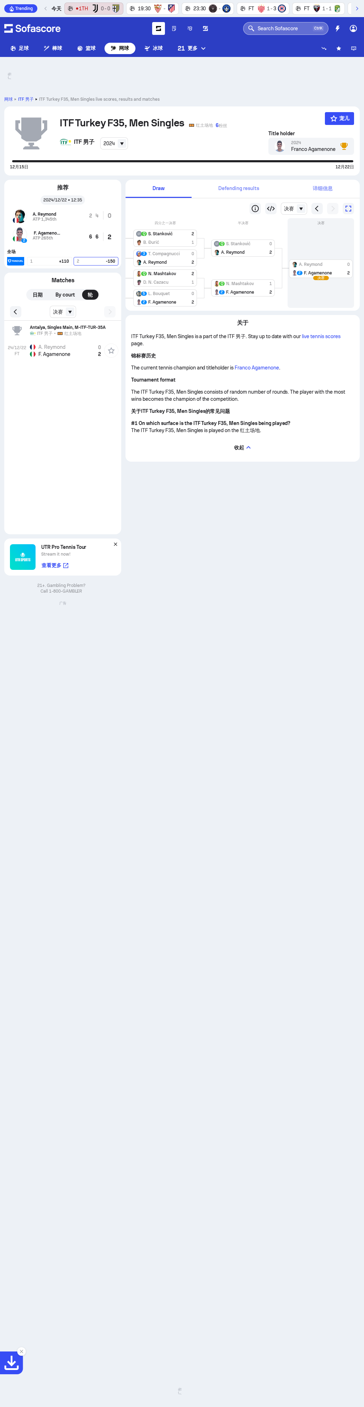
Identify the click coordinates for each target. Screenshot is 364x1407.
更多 (188, 48)
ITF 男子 (26, 99)
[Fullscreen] (348, 208)
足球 (24, 48)
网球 (124, 48)
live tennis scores (321, 336)
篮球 (91, 48)
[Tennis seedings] (255, 208)
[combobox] (114, 143)
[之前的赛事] (46, 8)
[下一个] (357, 8)
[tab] (158, 189)
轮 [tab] (90, 295)
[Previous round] (271, 208)
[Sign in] (353, 28)
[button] (165, 236)
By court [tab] (65, 295)
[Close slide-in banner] (21, 1351)
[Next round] (332, 208)
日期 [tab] (38, 295)
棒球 (57, 48)
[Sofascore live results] (32, 28)
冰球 (158, 48)
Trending (24, 8)
